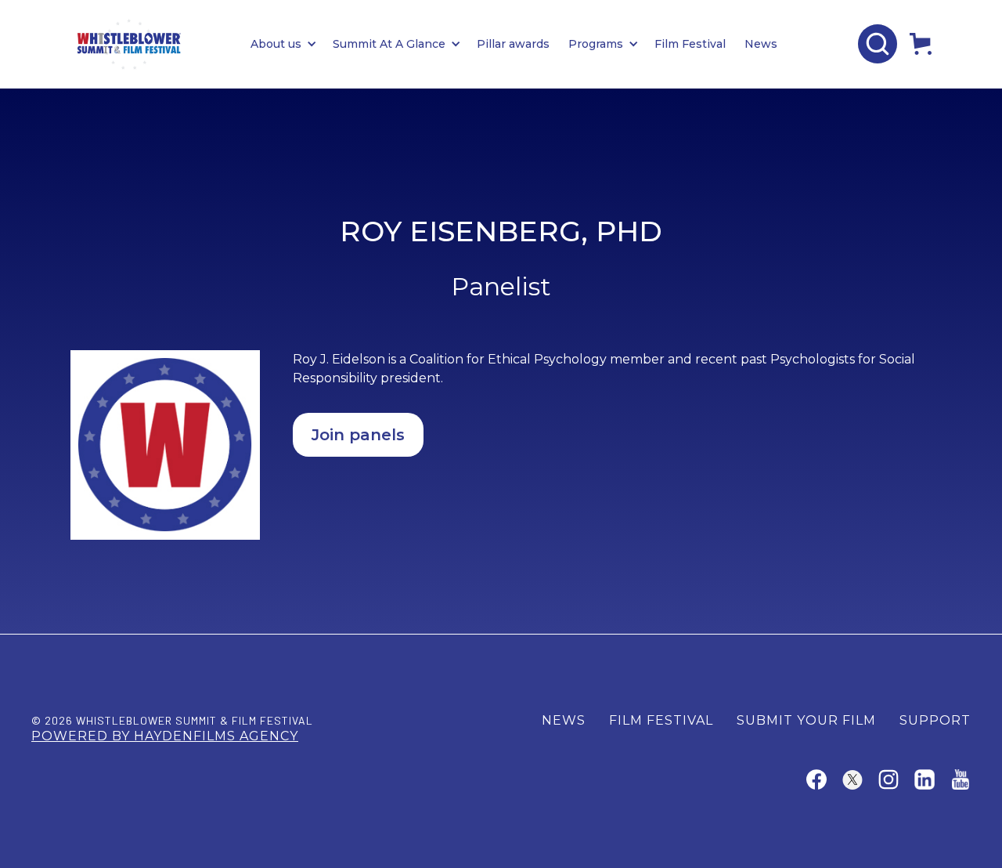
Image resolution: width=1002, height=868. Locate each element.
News (760, 44)
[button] (291, 43)
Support (935, 720)
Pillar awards (513, 44)
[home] (129, 44)
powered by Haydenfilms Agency (164, 736)
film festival (661, 720)
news (564, 720)
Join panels (358, 434)
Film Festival (690, 44)
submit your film (806, 720)
